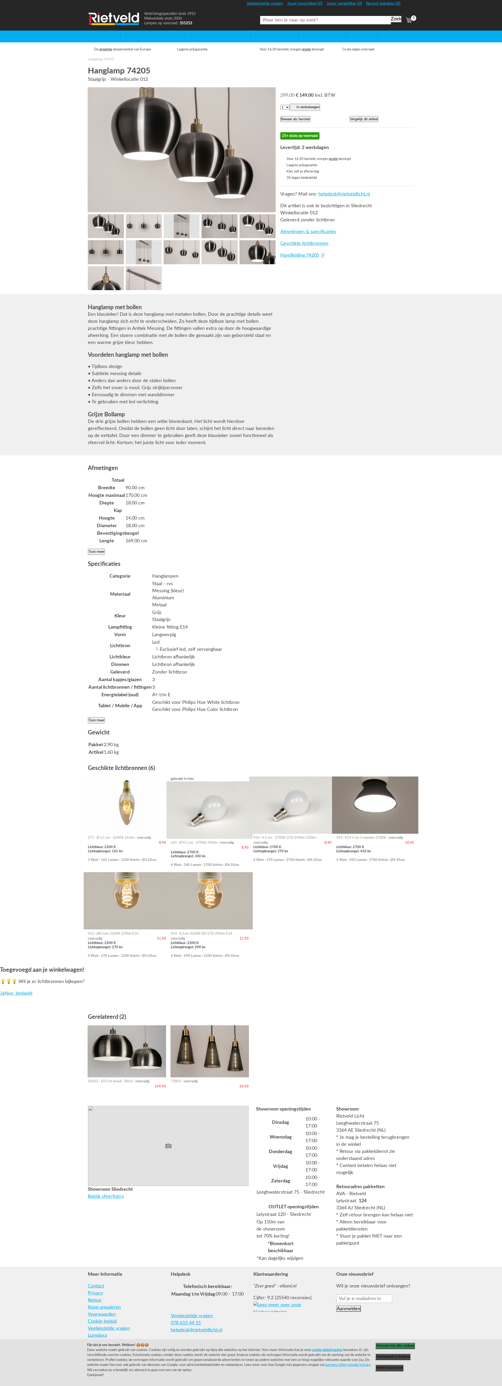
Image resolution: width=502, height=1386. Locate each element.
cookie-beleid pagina (327, 1350)
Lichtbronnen (315, 34)
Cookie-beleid (102, 1321)
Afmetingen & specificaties (308, 231)
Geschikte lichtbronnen (304, 243)
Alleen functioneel (389, 1368)
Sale (356, 34)
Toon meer (96, 552)
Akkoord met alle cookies (395, 1346)
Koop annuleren (104, 1307)
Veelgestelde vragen (109, 1328)
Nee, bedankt (18, 993)
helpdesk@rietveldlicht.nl (344, 194)
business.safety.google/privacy (348, 1364)
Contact (96, 1286)
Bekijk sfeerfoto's (106, 1196)
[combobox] (325, 20)
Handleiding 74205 (299, 255)
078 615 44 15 (186, 1323)
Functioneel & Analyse (393, 1357)
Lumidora (97, 1335)
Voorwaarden (102, 1314)
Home (94, 34)
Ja (2, 993)
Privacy (95, 1293)
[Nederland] (408, 6)
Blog (387, 34)
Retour (95, 1300)
